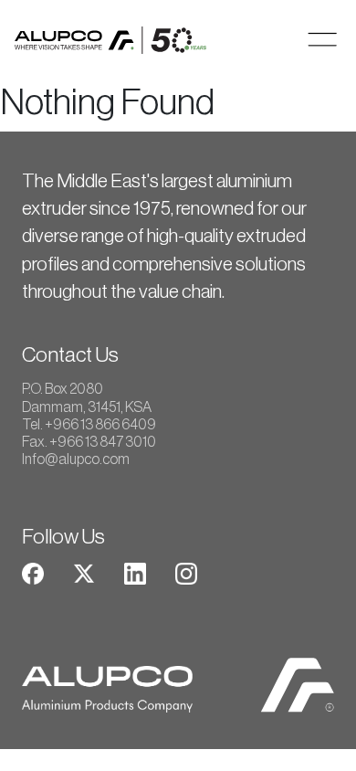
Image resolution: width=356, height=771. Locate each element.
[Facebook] (33, 572)
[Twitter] (84, 572)
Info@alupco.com (76, 459)
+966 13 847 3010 (102, 442)
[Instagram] (186, 572)
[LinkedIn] (135, 572)
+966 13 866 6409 (100, 424)
